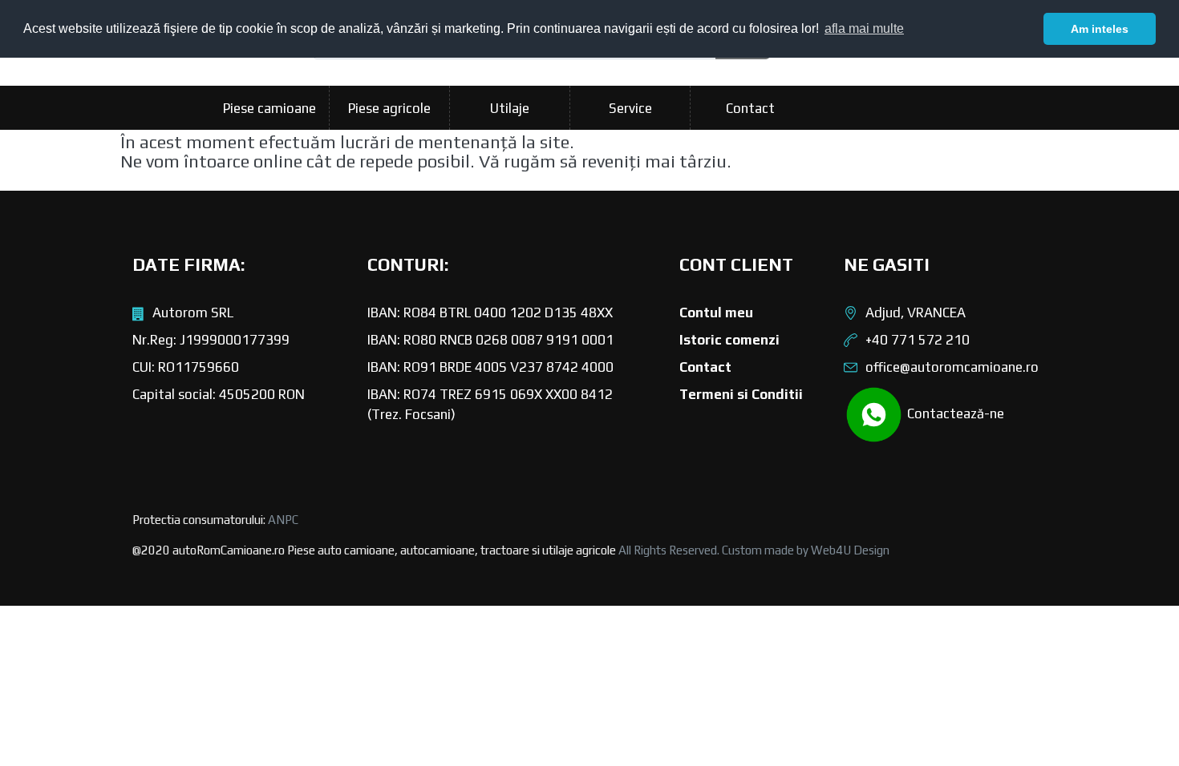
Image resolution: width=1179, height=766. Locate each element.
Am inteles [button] (1099, 28)
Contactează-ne (954, 413)
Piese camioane (269, 108)
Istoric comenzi (729, 340)
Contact (750, 108)
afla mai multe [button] (864, 28)
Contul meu (716, 312)
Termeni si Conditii (741, 394)
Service (630, 108)
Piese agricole (389, 108)
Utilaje (509, 108)
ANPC (283, 519)
